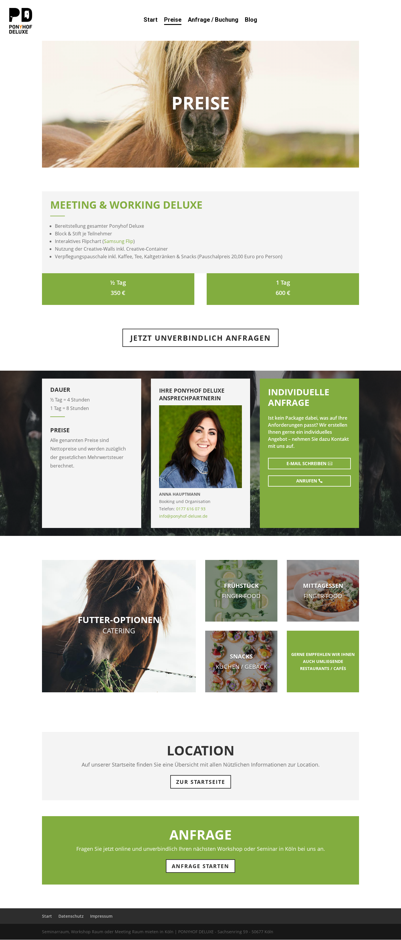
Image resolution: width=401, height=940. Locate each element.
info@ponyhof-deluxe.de (183, 516)
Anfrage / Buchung (213, 20)
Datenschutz (71, 916)
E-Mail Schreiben (306, 463)
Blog (251, 20)
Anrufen (306, 481)
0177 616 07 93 (190, 509)
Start (151, 20)
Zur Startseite (200, 781)
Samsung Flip (118, 241)
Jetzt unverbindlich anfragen (200, 338)
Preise (172, 20)
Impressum (101, 916)
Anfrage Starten (200, 866)
